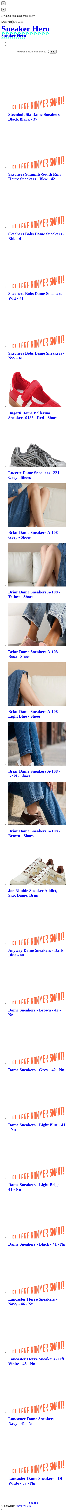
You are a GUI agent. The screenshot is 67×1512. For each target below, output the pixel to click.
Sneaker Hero (23, 1505)
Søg (53, 51)
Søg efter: (6, 21)
